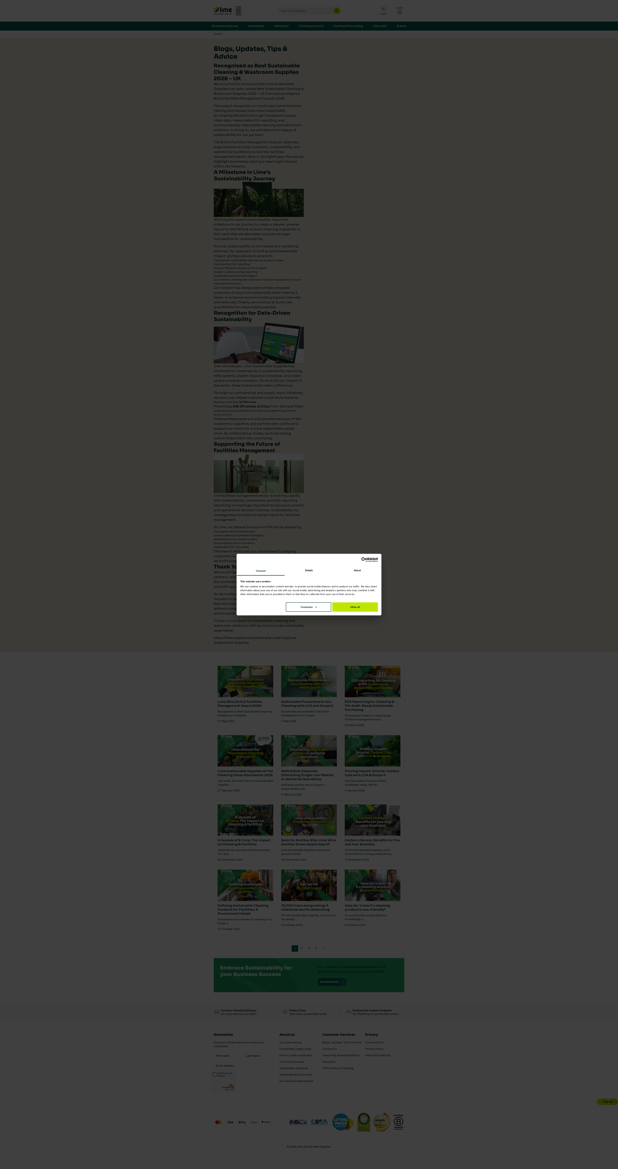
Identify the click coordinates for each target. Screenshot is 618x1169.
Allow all (355, 606)
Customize (307, 606)
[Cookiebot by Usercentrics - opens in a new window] (364, 559)
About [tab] (357, 570)
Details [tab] (309, 570)
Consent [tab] (261, 570)
